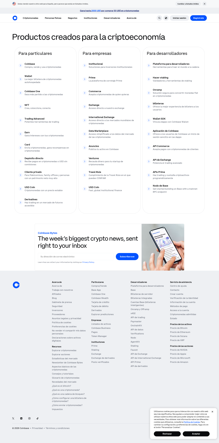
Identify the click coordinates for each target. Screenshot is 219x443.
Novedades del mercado (64, 382)
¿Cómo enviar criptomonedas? (67, 405)
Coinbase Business (101, 328)
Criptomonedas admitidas (183, 314)
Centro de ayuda (178, 286)
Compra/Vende (99, 286)
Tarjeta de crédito (100, 302)
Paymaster (136, 321)
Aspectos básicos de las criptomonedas (64, 368)
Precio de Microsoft (180, 358)
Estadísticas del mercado (65, 358)
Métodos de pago (179, 306)
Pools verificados (100, 362)
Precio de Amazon (179, 362)
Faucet (134, 350)
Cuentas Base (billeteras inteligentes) (143, 303)
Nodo (133, 337)
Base (133, 290)
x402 (133, 313)
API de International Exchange (146, 358)
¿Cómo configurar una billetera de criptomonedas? (69, 399)
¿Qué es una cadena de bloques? (68, 394)
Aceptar (196, 433)
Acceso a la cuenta (179, 310)
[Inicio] (15, 18)
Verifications (137, 333)
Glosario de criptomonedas (65, 378)
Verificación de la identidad (184, 298)
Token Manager (99, 336)
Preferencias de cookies (64, 326)
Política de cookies (61, 322)
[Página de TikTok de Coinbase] (37, 418)
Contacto (174, 290)
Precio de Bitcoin (178, 328)
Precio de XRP (177, 340)
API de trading (138, 317)
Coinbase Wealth (99, 298)
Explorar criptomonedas (64, 350)
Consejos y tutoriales (63, 373)
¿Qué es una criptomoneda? (66, 390)
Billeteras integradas (141, 298)
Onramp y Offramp (140, 309)
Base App (96, 290)
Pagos (94, 332)
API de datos (137, 329)
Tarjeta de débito (99, 306)
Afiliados (56, 294)
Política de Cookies (192, 422)
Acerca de (57, 286)
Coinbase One (98, 294)
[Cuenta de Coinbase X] (13, 418)
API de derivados (139, 366)
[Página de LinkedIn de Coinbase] (21, 418)
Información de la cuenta (182, 302)
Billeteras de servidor (142, 294)
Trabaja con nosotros (62, 290)
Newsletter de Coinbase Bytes (67, 362)
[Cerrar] (212, 411)
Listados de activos (101, 324)
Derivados (96, 310)
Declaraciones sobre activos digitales (66, 339)
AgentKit (135, 341)
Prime (94, 346)
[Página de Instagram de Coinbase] (29, 418)
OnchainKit (136, 325)
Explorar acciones (61, 354)
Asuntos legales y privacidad (66, 318)
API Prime (136, 362)
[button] (53, 18)
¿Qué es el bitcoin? (61, 386)
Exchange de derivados (103, 358)
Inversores (57, 310)
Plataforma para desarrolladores (147, 286)
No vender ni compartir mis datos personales (69, 332)
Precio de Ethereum (180, 332)
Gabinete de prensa (62, 302)
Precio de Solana (178, 336)
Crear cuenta (176, 294)
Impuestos (57, 409)
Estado (173, 318)
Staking (95, 350)
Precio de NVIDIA (178, 350)
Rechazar (167, 433)
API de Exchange (139, 354)
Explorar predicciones (102, 314)
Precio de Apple (178, 354)
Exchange (96, 354)
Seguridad (57, 306)
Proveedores (58, 314)
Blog (54, 298)
